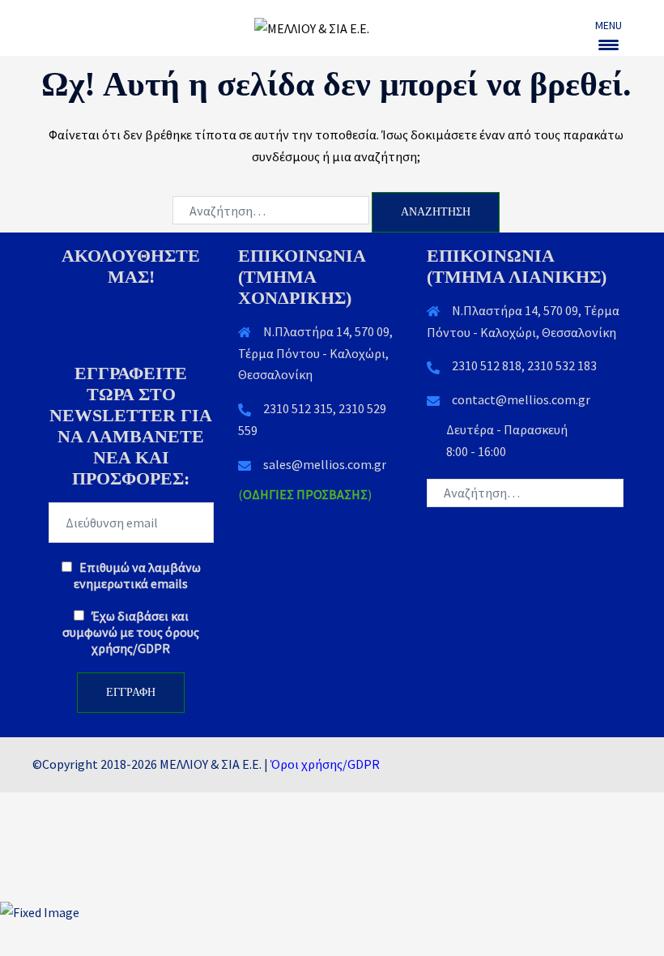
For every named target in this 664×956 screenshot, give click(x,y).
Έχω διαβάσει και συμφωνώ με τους (130, 632)
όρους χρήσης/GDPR (145, 640)
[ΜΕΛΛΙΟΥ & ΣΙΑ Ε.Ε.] (332, 27)
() (305, 494)
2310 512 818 (486, 365)
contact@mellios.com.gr (521, 399)
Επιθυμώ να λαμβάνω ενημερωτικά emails (137, 575)
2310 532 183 (562, 365)
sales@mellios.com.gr (324, 464)
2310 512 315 (298, 408)
